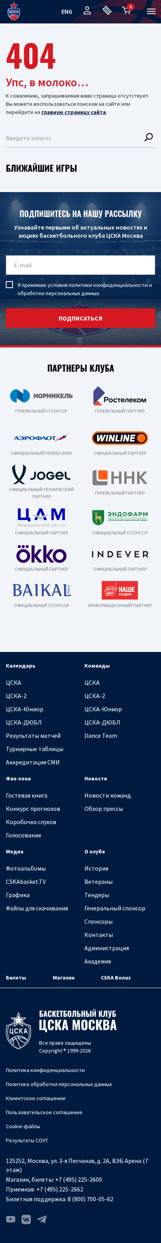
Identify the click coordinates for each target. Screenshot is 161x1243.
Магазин (64, 977)
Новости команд (107, 795)
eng (66, 11)
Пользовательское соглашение (44, 1112)
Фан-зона (18, 778)
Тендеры (96, 895)
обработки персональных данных (58, 293)
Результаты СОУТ (27, 1140)
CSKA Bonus (116, 977)
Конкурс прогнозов (33, 808)
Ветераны (98, 881)
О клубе (94, 851)
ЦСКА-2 (16, 696)
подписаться (80, 318)
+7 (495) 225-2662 (59, 1189)
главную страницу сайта (73, 112)
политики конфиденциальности (108, 284)
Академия (97, 961)
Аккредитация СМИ (33, 762)
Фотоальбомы (26, 868)
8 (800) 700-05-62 (90, 1199)
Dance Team (100, 735)
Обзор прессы (103, 808)
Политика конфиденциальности (45, 1070)
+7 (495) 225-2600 (78, 1179)
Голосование (23, 835)
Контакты (98, 934)
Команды (97, 665)
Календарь (21, 665)
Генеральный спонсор (114, 908)
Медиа (14, 851)
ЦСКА (13, 682)
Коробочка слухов (31, 822)
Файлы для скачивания (37, 908)
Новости (95, 778)
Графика (18, 895)
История (96, 868)
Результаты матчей (33, 735)
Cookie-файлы (23, 1126)
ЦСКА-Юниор (24, 709)
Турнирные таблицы (34, 749)
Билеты (16, 977)
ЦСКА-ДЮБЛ (24, 722)
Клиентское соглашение (36, 1098)
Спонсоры (98, 921)
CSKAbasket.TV (26, 881)
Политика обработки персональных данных (59, 1084)
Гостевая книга (26, 795)
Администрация (106, 948)
